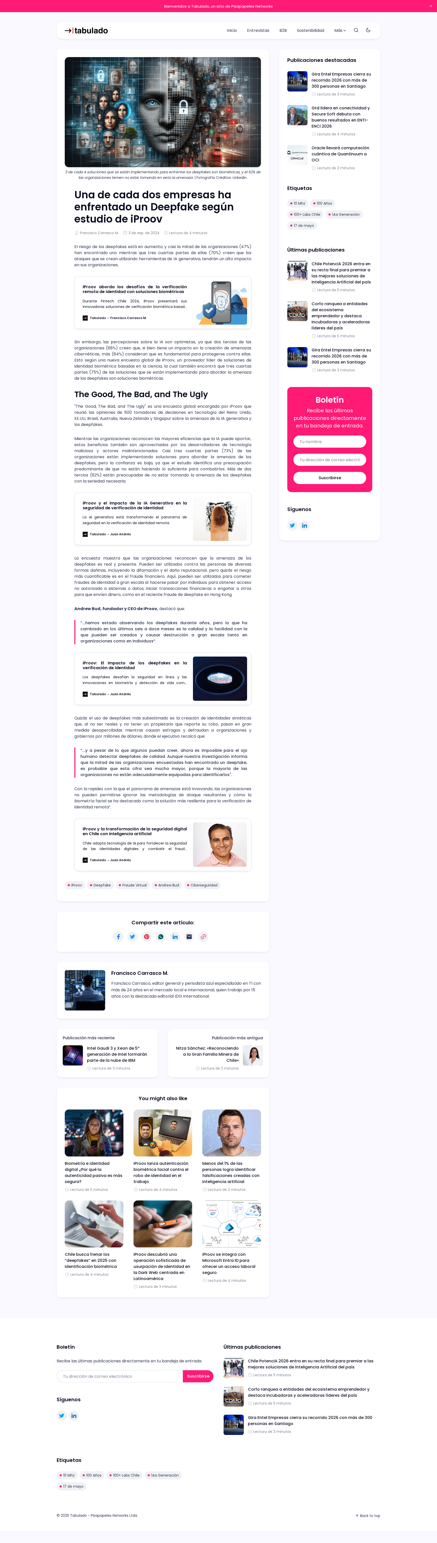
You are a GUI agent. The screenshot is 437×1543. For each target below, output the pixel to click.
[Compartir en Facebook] (118, 937)
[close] (431, 6)
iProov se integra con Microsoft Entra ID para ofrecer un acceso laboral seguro (228, 1263)
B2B (283, 30)
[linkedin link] (304, 525)
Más (338, 30)
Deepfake (102, 885)
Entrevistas (258, 30)
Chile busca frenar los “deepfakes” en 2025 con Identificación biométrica (91, 1260)
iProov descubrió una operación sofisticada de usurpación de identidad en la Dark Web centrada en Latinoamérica (162, 1266)
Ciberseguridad (204, 885)
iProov (76, 885)
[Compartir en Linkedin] (175, 937)
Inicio (232, 30)
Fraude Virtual (134, 885)
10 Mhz (299, 203)
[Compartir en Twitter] (132, 937)
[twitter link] (292, 525)
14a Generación (346, 214)
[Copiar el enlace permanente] (203, 937)
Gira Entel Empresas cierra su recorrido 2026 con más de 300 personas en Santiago (341, 80)
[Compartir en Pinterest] (147, 937)
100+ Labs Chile (307, 214)
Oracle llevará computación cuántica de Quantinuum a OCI (340, 154)
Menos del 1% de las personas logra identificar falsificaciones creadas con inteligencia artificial (230, 1173)
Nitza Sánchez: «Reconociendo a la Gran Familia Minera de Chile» (207, 1054)
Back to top (370, 1515)
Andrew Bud (168, 885)
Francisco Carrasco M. (99, 232)
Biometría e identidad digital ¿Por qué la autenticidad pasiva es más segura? (93, 1173)
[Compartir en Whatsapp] (161, 937)
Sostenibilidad (310, 30)
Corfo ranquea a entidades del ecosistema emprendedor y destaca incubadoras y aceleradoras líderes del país (341, 316)
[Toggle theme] (368, 30)
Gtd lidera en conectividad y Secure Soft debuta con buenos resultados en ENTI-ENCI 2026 (341, 117)
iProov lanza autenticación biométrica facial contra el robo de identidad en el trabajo (161, 1173)
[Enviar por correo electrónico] (189, 937)
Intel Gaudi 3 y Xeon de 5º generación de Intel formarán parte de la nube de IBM (117, 1054)
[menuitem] (232, 30)
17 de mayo (304, 225)
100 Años (324, 203)
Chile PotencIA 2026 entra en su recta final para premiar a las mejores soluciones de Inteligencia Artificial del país (341, 273)
